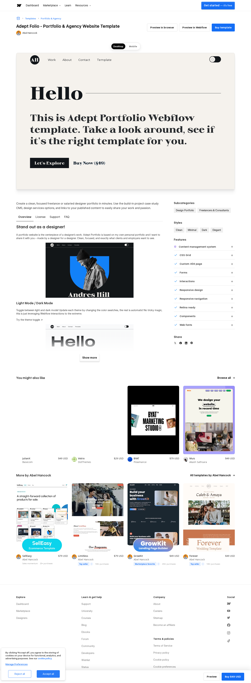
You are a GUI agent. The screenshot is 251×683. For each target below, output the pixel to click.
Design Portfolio (185, 210)
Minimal (192, 230)
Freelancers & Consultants (214, 210)
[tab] (24, 217)
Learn (68, 5)
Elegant (217, 230)
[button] (52, 5)
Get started (218, 5)
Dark (204, 230)
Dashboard (32, 5)
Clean (179, 230)
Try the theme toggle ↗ (29, 319)
